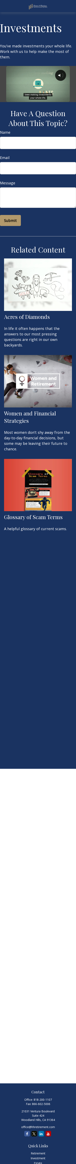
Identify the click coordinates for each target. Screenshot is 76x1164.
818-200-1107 (43, 1100)
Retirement (38, 1153)
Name (5, 132)
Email (5, 157)
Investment (38, 1158)
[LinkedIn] (41, 1133)
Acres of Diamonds (27, 316)
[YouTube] (48, 1133)
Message (7, 182)
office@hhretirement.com (38, 1127)
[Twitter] (34, 1133)
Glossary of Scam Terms (33, 517)
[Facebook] (27, 1133)
